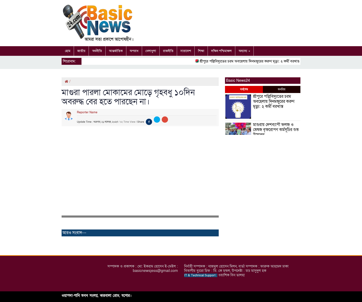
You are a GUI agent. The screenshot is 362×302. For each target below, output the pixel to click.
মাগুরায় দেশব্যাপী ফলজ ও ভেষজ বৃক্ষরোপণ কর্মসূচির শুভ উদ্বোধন (276, 130)
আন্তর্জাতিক (116, 51)
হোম (67, 51)
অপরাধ (134, 51)
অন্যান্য (243, 51)
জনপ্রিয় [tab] (281, 89)
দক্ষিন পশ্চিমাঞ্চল (221, 51)
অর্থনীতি (97, 51)
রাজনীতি (168, 51)
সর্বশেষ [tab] (244, 89)
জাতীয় (81, 51)
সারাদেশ (185, 51)
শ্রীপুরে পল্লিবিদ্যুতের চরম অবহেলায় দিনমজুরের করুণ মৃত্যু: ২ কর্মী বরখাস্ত (246, 61)
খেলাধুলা (150, 51)
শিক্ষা (201, 51)
